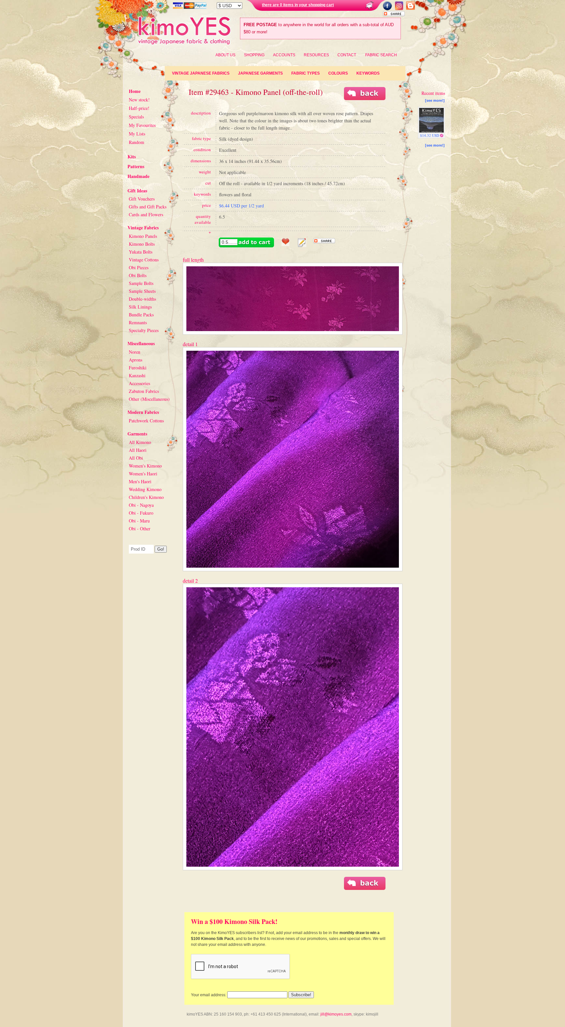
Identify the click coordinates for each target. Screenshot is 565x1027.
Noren (134, 352)
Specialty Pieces (144, 330)
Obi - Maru (139, 521)
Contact (346, 55)
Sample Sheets (142, 291)
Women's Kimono (145, 466)
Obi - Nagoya (141, 505)
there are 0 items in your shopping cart (298, 5)
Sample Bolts (141, 283)
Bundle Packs (141, 314)
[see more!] (435, 100)
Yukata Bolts (140, 252)
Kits (132, 156)
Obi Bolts (137, 275)
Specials (136, 117)
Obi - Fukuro (141, 513)
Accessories (139, 383)
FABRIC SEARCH (381, 55)
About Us (225, 55)
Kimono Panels (143, 236)
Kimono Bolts (142, 244)
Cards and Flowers (146, 214)
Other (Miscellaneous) (149, 399)
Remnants (138, 322)
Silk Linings (140, 307)
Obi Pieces (138, 267)
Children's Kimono (146, 497)
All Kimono (140, 442)
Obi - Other (139, 528)
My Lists (137, 134)
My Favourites (142, 125)
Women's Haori (143, 473)
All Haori (137, 450)
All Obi (136, 458)
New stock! (139, 100)
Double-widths (142, 299)
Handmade (138, 176)
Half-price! (139, 108)
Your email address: (208, 995)
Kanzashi (137, 375)
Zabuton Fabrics (144, 391)
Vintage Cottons (144, 260)
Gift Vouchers (142, 199)
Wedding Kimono (145, 489)
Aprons (135, 360)
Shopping (254, 55)
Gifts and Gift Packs (147, 207)
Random (136, 142)
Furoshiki (137, 367)
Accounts (284, 55)
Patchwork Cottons (146, 420)
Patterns (136, 166)
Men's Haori (140, 481)
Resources (316, 55)
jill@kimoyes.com (335, 1014)
